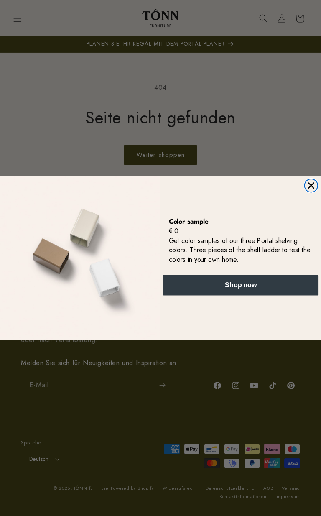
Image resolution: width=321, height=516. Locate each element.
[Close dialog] (311, 185)
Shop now (241, 285)
